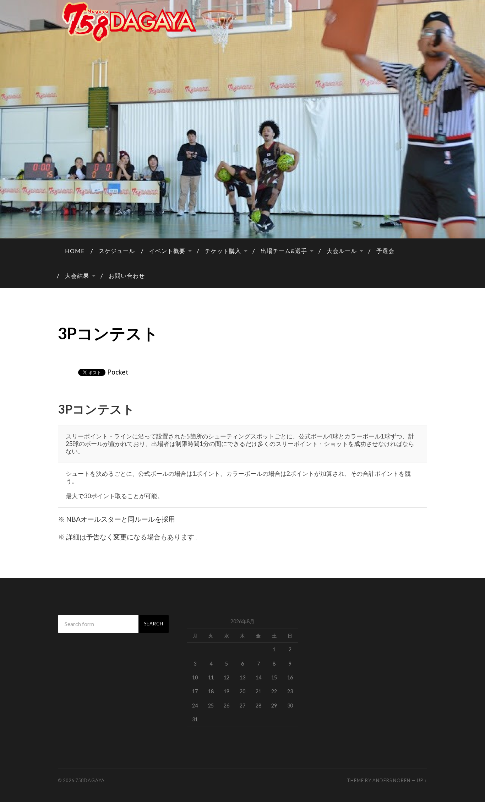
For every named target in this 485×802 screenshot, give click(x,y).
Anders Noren (391, 780)
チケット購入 (223, 250)
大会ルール (342, 250)
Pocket (118, 372)
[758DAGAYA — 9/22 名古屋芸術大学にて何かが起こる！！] (242, 22)
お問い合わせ (127, 275)
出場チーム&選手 (284, 250)
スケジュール (117, 250)
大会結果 (77, 275)
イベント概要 (167, 250)
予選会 (385, 250)
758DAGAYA (90, 780)
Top (468, 785)
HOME (75, 250)
